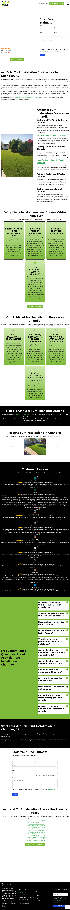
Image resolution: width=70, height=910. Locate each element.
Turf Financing (40, 902)
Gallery (38, 897)
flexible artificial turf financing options (22, 414)
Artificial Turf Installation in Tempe (36, 822)
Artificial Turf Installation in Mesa (36, 824)
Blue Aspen (21, 903)
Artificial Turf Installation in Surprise (36, 834)
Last (54, 27)
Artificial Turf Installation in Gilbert (36, 830)
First (40, 27)
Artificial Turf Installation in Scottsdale (36, 820)
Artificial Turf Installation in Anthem (36, 835)
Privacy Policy (43, 51)
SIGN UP (60, 906)
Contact (39, 900)
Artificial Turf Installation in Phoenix (36, 827)
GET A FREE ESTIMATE (56, 3)
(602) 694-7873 (43, 3)
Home (38, 894)
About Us (39, 895)
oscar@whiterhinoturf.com (25, 895)
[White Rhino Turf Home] (5, 5)
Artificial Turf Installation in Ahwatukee (36, 840)
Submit (42, 55)
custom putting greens (58, 436)
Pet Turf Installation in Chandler (51, 135)
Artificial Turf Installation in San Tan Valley (36, 829)
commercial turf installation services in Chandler (27, 97)
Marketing (26, 903)
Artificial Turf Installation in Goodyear (36, 832)
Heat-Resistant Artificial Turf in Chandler (51, 161)
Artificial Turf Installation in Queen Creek (36, 825)
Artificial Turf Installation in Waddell (36, 839)
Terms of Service (52, 51)
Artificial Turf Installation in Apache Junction (36, 837)
